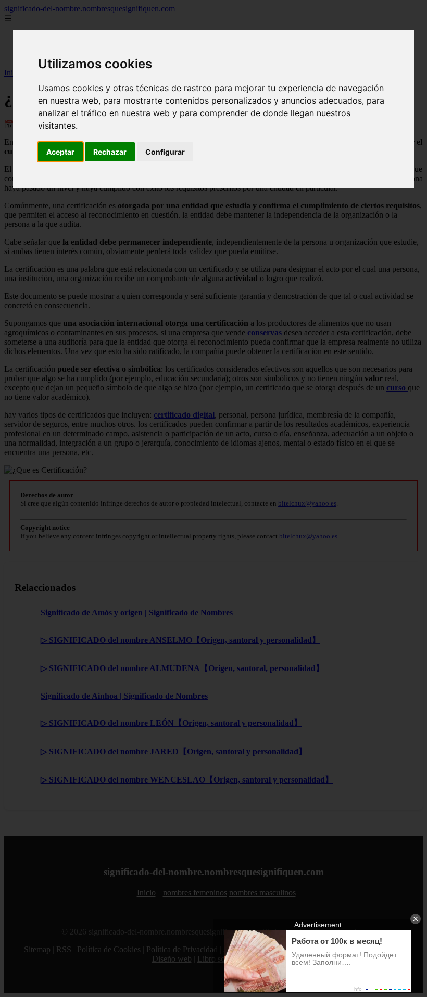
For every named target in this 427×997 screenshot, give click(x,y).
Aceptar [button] (60, 151)
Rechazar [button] (110, 151)
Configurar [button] (165, 151)
